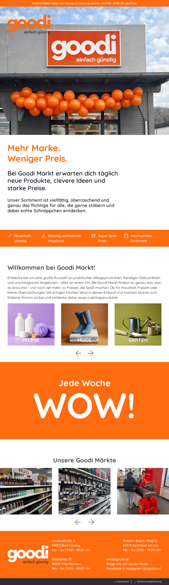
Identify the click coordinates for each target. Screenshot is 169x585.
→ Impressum (121, 581)
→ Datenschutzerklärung (148, 581)
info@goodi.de (118, 559)
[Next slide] (90, 353)
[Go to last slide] (78, 353)
